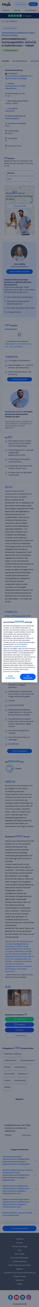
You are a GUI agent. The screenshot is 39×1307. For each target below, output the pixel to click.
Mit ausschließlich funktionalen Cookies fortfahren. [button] (15, 645)
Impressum (9, 669)
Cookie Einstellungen (10, 677)
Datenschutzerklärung (27, 667)
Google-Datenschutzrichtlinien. (16, 670)
